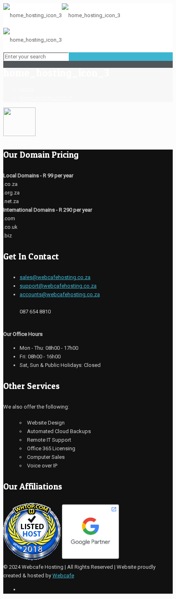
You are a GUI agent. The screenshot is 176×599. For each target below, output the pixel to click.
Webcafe (63, 575)
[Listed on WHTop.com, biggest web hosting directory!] (32, 558)
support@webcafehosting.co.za (58, 286)
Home (27, 89)
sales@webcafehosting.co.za (55, 277)
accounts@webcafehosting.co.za (60, 294)
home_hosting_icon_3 (46, 98)
